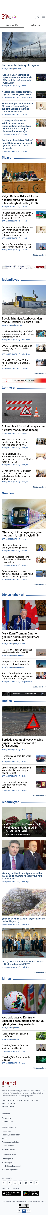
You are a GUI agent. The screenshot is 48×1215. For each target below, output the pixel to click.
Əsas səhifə (12, 25)
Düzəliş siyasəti (8, 1146)
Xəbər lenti (36, 25)
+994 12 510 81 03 (8, 1103)
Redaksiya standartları (10, 1142)
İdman (6, 978)
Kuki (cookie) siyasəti (10, 1170)
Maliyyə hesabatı (8, 1149)
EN (19, 1211)
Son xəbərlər (6, 1118)
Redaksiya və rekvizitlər (11, 1135)
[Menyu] (43, 16)
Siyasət (7, 157)
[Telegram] (26, 1182)
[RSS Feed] (36, 1182)
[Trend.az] (9, 16)
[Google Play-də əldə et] (31, 1193)
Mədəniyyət (10, 802)
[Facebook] (9, 1182)
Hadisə (7, 701)
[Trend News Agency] (9, 1084)
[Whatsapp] (4, 1182)
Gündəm (8, 493)
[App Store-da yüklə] (11, 1193)
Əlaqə (4, 1138)
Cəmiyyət (8, 387)
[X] (15, 1182)
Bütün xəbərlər (38, 255)
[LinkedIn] (31, 1182)
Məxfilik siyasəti (8, 1162)
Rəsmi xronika (7, 1122)
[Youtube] (20, 1182)
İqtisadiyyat (10, 279)
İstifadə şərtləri (7, 1159)
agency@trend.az (8, 1106)
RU (28, 1211)
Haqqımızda (6, 1131)
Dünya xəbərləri (13, 595)
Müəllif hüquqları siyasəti (11, 1166)
